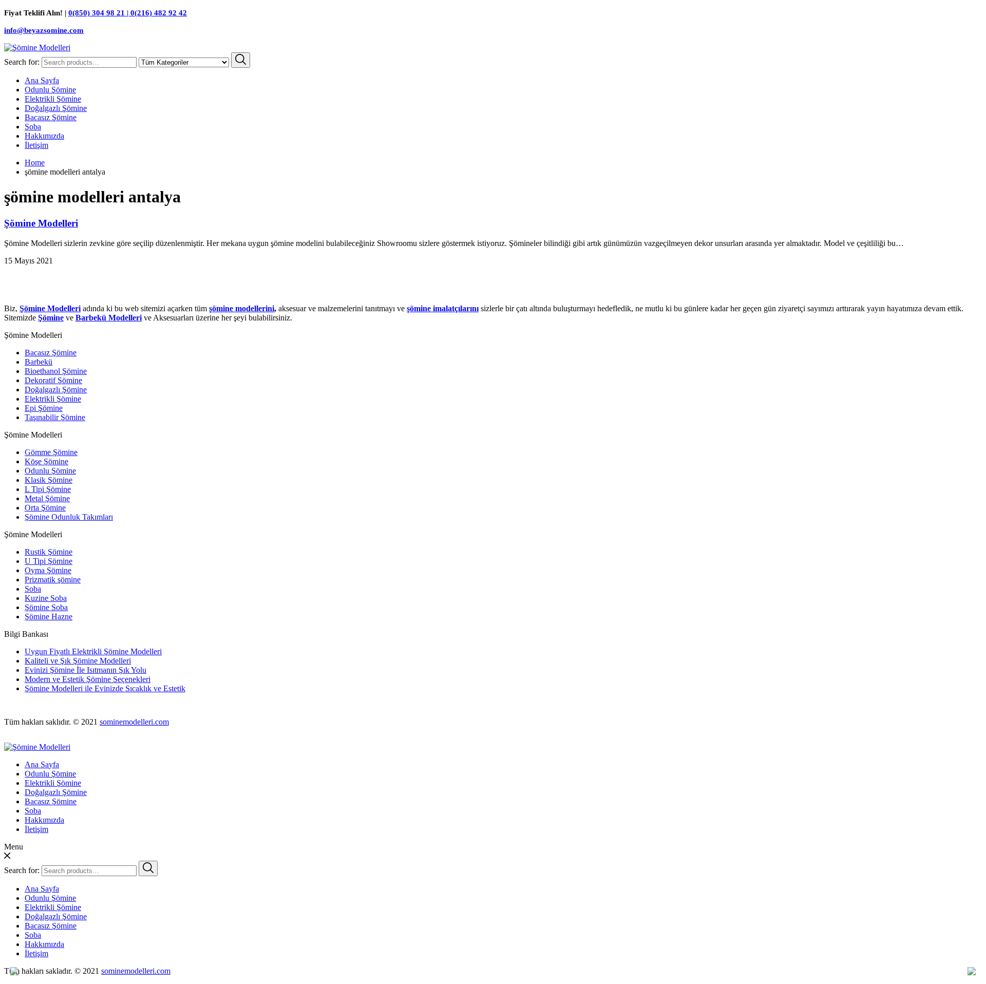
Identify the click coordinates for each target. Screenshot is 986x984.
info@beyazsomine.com (44, 30)
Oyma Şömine (48, 570)
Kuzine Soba (46, 598)
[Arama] (240, 60)
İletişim (36, 145)
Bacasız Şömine (51, 117)
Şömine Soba (46, 607)
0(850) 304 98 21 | (99, 13)
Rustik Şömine (48, 551)
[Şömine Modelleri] (37, 47)
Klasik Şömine (48, 480)
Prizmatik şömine (53, 579)
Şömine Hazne (48, 616)
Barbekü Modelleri (108, 317)
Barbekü (38, 361)
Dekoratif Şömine (53, 380)
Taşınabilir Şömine (55, 417)
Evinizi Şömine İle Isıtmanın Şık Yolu (85, 670)
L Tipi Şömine (48, 489)
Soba (33, 126)
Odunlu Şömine (50, 89)
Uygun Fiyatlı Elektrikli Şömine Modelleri (93, 651)
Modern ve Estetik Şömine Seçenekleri (87, 679)
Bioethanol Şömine (56, 371)
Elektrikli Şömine (53, 98)
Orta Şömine (45, 507)
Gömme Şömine (51, 452)
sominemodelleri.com (134, 721)
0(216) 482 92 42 (158, 13)
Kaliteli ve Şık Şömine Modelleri (78, 660)
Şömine (51, 317)
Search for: (22, 62)
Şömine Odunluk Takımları (69, 517)
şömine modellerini (241, 308)
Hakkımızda (44, 135)
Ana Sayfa (42, 80)
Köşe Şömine (46, 461)
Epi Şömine (44, 408)
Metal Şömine (47, 498)
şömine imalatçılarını (443, 308)
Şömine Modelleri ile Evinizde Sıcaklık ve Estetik (105, 688)
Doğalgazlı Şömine (56, 108)
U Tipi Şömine (48, 561)
